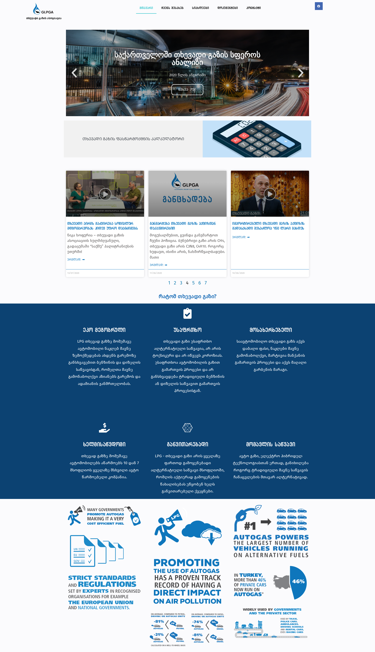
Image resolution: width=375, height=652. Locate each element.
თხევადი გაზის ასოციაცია (44, 18)
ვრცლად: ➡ (76, 259)
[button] (74, 73)
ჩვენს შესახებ (172, 7)
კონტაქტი (253, 7)
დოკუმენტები (227, 7)
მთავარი (146, 7)
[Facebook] (319, 6)
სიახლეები (200, 7)
